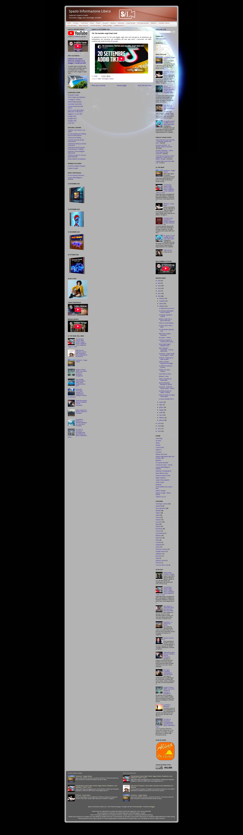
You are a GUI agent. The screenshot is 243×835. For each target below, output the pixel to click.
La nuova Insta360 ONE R (166, 399)
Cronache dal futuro (95, 25)
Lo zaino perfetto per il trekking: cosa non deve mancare (77, 134)
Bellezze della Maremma (75, 102)
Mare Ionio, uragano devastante (165, 334)
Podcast (98, 23)
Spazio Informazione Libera (90, 11)
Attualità (158, 510)
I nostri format (84, 23)
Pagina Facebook (83, 25)
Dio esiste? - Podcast (165, 337)
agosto (161, 402)
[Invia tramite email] (102, 76)
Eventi (157, 558)
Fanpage (115, 41)
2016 (159, 431)
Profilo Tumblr (160, 482)
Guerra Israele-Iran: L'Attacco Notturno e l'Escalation (81, 411)
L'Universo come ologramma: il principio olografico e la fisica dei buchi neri (169, 221)
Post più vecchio (144, 85)
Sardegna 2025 (72, 121)
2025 (159, 283)
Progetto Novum (160, 551)
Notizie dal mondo (72, 25)
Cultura (158, 547)
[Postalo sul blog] (104, 76)
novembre (162, 301)
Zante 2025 (71, 123)
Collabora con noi (118, 25)
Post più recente (98, 85)
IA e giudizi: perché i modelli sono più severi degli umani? (169, 122)
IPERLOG (158, 562)
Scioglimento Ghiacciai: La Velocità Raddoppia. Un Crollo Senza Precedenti (81, 423)
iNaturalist (158, 484)
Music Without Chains (162, 473)
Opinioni (158, 526)
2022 (159, 291)
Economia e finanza (161, 549)
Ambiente (158, 506)
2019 (159, 423)
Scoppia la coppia (73, 168)
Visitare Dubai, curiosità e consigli (168, 573)
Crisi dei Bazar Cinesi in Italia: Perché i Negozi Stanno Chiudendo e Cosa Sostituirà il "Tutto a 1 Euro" (77, 342)
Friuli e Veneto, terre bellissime (76, 97)
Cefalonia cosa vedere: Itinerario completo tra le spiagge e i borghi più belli (77, 61)
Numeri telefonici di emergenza (77, 159)
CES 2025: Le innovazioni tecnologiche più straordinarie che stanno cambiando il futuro (77, 433)
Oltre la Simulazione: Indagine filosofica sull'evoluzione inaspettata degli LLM (165, 90)
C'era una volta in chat (162, 565)
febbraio (161, 417)
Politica (158, 513)
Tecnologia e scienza (108, 79)
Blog (157, 524)
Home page (121, 85)
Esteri (99, 79)
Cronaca (158, 531)
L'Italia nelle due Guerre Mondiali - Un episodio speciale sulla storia (165, 141)
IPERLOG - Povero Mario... (83, 795)
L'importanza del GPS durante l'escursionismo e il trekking (76, 148)
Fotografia (159, 544)
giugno (161, 407)
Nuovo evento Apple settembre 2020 (164, 344)
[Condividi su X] (106, 76)
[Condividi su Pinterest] (109, 76)
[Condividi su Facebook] (108, 76)
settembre (162, 306)
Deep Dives (121, 23)
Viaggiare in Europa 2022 (75, 114)
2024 (159, 285)
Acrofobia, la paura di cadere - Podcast (165, 391)
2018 (159, 426)
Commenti (161, 49)
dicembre (162, 298)
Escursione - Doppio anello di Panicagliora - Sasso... (166, 354)
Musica (92, 23)
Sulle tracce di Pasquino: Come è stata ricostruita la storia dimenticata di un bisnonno (81, 353)
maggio (161, 410)
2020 (159, 296)
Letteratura (159, 553)
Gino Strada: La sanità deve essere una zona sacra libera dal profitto (168, 608)
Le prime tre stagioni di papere (76, 166)
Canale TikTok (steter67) (162, 480)
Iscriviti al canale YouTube (163, 475)
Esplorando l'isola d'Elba (75, 104)
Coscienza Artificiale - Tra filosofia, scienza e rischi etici (164, 146)
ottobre (161, 303)
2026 (159, 280)
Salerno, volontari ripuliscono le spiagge (166, 362)
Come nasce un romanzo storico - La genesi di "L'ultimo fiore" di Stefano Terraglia (165, 157)
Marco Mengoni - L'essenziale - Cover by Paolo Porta (166, 349)
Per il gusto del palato (143, 23)
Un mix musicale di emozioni (76, 175)
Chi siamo (75, 23)
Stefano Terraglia (107, 25)
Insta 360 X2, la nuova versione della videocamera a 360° (169, 108)
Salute (157, 515)
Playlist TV (159, 449)
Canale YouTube (130, 23)
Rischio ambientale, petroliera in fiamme (165, 383)
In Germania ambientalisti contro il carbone (166, 311)
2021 (159, 293)
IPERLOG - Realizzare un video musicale (166, 358)
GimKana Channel (161, 560)
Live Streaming (160, 533)
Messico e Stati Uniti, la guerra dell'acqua (165, 319)
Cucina (157, 517)
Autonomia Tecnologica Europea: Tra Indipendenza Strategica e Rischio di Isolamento (77, 393)
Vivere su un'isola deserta (166, 323)
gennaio (161, 420)
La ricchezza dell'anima (166, 705)
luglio (161, 404)
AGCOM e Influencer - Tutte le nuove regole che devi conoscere (164, 152)
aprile (161, 412)
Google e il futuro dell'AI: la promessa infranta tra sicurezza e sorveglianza (81, 373)
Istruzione (158, 556)
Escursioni (105, 23)
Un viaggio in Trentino (74, 99)
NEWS (69, 23)
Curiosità (158, 542)
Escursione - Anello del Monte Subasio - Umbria (166, 387)
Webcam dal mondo (161, 454)
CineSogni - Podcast (164, 23)
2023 (159, 288)
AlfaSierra (113, 23)
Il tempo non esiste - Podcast (165, 370)
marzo (161, 415)
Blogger (152, 806)
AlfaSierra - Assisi (164, 376)
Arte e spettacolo (160, 508)
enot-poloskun (138, 806)
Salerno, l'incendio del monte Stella (165, 379)
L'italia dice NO (167, 250)
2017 (159, 428)
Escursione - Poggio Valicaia (84, 776)
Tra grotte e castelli (73, 95)
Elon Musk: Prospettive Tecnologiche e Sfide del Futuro (168, 672)
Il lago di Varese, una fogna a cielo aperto (167, 395)
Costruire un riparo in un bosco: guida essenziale (77, 155)
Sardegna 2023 (72, 116)
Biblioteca (153, 23)
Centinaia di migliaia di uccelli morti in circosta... (166, 340)
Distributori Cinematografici (163, 471)
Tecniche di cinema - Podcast (164, 465)
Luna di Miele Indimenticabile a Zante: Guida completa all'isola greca (80, 382)
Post (159, 46)
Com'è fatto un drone (165, 374)
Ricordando (159, 528)
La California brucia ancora (166, 308)
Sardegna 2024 (72, 118)
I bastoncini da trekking (74, 137)
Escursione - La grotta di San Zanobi (167, 623)
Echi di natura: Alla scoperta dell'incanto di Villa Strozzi (76, 110)
